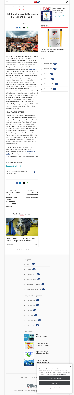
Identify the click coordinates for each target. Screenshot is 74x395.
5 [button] (23, 249)
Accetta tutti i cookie (55, 378)
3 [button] (19, 249)
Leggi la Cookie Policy (61, 374)
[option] (22, 232)
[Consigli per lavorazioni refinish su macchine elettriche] (54, 38)
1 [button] (16, 249)
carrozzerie (50, 69)
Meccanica (10, 245)
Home (9, 7)
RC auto (49, 79)
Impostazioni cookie (54, 388)
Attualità (22, 7)
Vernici (31, 269)
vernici (49, 74)
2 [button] (17, 249)
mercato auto (51, 84)
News (15, 7)
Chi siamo (24, 377)
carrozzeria (50, 64)
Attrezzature (33, 274)
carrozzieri (50, 89)
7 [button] (27, 249)
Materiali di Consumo (35, 289)
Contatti (34, 377)
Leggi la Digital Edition (59, 16)
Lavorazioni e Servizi (35, 284)
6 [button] (25, 249)
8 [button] (28, 249)
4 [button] (21, 249)
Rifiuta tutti (54, 383)
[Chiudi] (70, 366)
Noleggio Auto (33, 279)
